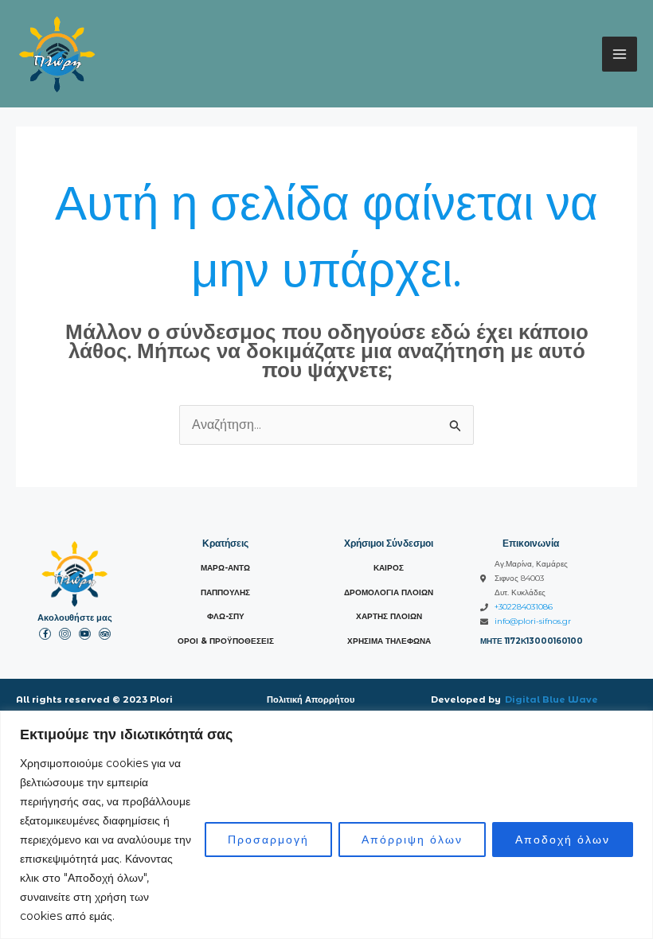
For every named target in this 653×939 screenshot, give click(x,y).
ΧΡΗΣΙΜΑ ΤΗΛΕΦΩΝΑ (389, 641)
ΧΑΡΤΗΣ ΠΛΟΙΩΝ (389, 616)
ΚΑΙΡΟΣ (388, 568)
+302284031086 (524, 607)
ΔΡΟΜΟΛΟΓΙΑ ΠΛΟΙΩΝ (388, 592)
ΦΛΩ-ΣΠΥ (225, 616)
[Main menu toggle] (619, 54)
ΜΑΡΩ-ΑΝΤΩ (225, 568)
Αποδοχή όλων (562, 839)
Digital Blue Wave (551, 699)
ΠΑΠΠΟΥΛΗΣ (225, 592)
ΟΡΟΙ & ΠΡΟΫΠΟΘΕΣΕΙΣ (226, 641)
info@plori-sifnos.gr (533, 621)
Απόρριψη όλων (412, 839)
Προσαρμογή (268, 839)
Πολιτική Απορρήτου (310, 699)
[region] (326, 825)
